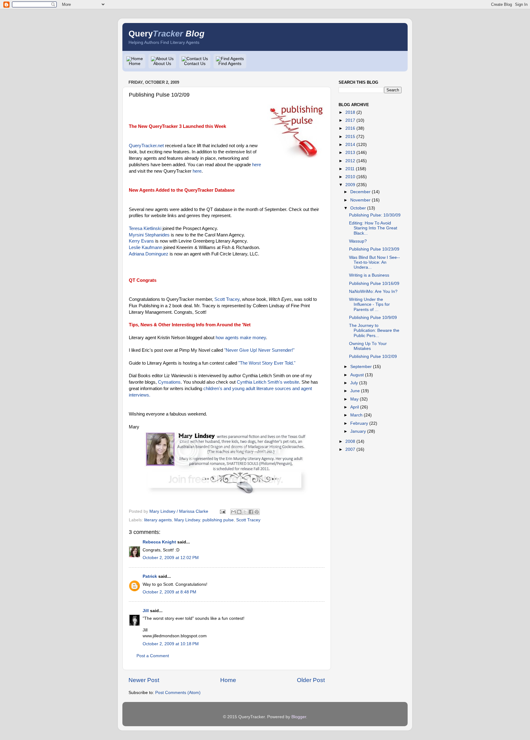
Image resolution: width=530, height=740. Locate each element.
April (354, 407)
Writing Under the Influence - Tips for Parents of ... (369, 304)
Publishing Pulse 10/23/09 (374, 249)
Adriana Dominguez (148, 253)
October (358, 208)
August (357, 375)
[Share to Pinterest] (257, 512)
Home (134, 63)
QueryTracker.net (146, 145)
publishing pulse (218, 520)
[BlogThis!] (239, 512)
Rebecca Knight (159, 542)
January (358, 431)
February (359, 423)
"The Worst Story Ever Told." (266, 363)
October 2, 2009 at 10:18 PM (171, 644)
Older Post (311, 680)
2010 (350, 176)
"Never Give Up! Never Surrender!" (259, 350)
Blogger (298, 717)
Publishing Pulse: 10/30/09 (375, 215)
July (354, 383)
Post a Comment (152, 656)
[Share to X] (245, 512)
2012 (350, 161)
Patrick (150, 576)
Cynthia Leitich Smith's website (268, 382)
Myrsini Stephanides (149, 234)
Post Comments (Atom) (178, 692)
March (356, 415)
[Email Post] (222, 511)
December (360, 192)
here (256, 164)
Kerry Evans (141, 241)
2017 (350, 120)
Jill (146, 610)
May (354, 399)
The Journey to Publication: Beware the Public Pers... (374, 330)
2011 (350, 169)
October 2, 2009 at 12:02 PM (171, 557)
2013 (350, 152)
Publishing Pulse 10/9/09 (373, 317)
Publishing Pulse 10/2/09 (373, 356)
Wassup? (358, 241)
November (360, 200)
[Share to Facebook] (251, 512)
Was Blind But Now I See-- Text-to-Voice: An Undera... (374, 262)
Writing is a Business (369, 275)
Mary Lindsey (187, 520)
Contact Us (194, 63)
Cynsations (169, 382)
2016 (350, 128)
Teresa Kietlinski (145, 228)
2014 (350, 144)
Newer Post (144, 680)
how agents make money (241, 337)
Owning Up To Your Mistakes (368, 346)
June (355, 391)
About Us (162, 63)
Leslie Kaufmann (145, 247)
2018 (350, 112)
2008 (350, 441)
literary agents (158, 520)
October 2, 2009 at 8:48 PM (169, 592)
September (361, 366)
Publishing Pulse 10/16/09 (374, 283)
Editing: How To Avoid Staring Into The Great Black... (373, 228)
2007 (350, 449)
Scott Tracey (227, 299)
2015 (350, 136)
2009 (350, 184)
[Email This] (233, 512)
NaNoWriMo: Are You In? (373, 291)
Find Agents (229, 63)
